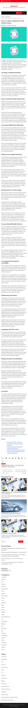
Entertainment (4, 588)
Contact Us (3, 656)
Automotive (4, 577)
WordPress (16, 706)
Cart (2, 672)
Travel (2, 649)
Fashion (3, 593)
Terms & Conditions (5, 689)
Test (2, 662)
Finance (3, 598)
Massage (3, 623)
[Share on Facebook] (6, 458)
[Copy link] (6, 461)
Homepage (3, 659)
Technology (3, 644)
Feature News (4, 595)
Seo (2, 630)
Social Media (4, 635)
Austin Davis (12, 25)
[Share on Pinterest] (19, 458)
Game (2, 605)
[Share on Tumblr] (25, 458)
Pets (2, 626)
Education (3, 586)
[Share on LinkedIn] (12, 458)
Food (2, 600)
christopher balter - (10, 465)
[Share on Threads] (2, 461)
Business (3, 463)
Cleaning (3, 584)
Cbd (2, 581)
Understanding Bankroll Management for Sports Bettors (13, 552)
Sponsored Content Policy (7, 700)
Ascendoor (23, 704)
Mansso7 (14, 6)
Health (2, 614)
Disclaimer (3, 692)
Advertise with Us (5, 686)
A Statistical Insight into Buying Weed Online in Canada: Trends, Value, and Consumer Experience (16, 451)
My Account (4, 678)
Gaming (3, 609)
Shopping (3, 633)
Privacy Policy (4, 667)
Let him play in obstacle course (8, 533)
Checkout (3, 675)
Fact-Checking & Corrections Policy (9, 697)
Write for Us (4, 683)
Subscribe (20, 12)
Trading (3, 647)
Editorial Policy (4, 694)
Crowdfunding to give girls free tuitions (11, 513)
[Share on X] (9, 458)
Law (2, 619)
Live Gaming (4, 621)
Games (2, 607)
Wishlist (3, 681)
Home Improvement (5, 616)
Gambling (3, 602)
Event (2, 591)
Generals (3, 612)
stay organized (11, 466)
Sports (2, 640)
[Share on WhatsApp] (15, 458)
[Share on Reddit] (22, 458)
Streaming (3, 642)
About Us (3, 664)
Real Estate (3, 628)
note (16, 465)
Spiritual (3, 637)
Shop (2, 670)
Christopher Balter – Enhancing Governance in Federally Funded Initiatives (15, 443)
